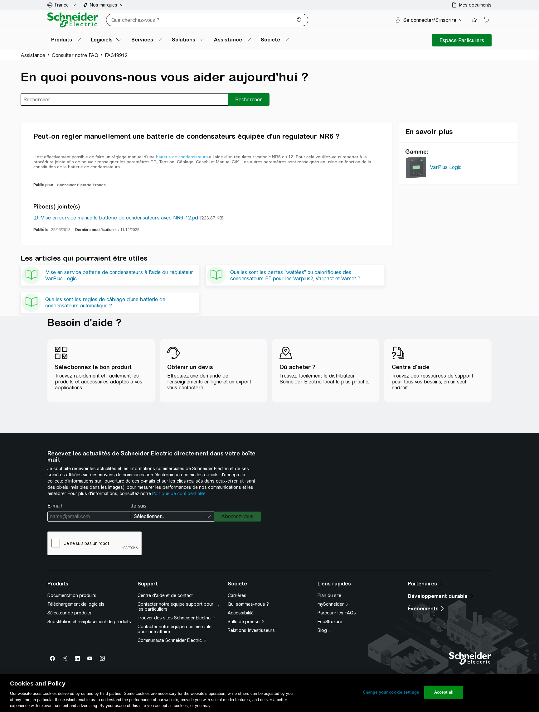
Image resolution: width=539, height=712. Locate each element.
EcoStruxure (330, 621)
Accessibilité (241, 612)
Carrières (237, 595)
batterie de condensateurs (182, 156)
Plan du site (329, 595)
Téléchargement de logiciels (75, 604)
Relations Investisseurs (251, 630)
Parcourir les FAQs (337, 612)
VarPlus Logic (446, 167)
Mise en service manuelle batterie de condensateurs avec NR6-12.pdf (120, 218)
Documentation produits (71, 595)
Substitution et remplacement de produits (89, 621)
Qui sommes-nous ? (248, 604)
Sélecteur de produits (69, 612)
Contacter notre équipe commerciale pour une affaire (174, 629)
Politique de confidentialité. (179, 493)
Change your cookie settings (391, 692)
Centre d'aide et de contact (165, 595)
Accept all (444, 692)
